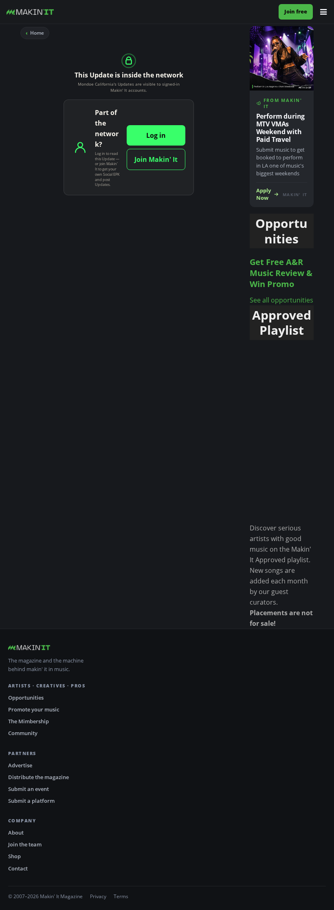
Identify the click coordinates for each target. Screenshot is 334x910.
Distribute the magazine (38, 777)
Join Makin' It (156, 159)
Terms (121, 896)
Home (37, 32)
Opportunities (26, 697)
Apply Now (263, 194)
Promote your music (33, 709)
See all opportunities (281, 300)
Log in (156, 135)
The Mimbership (28, 721)
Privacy (98, 896)
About (16, 832)
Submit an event (28, 789)
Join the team (25, 844)
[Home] (30, 12)
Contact (18, 868)
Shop (14, 856)
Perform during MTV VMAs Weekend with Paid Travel (280, 128)
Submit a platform (31, 800)
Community (22, 733)
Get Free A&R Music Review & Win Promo (281, 272)
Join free (295, 11)
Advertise (20, 765)
